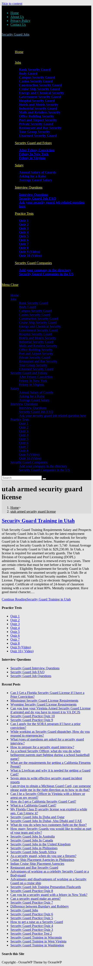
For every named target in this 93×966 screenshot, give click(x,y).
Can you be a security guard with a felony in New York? (48, 895)
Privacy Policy (20, 20)
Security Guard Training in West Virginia (38, 941)
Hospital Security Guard (35, 334)
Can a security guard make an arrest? (35, 898)
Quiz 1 (23, 423)
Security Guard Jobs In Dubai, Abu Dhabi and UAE (46, 821)
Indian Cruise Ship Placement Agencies (37, 863)
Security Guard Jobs (15, 34)
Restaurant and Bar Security (38, 361)
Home (14, 13)
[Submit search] (44, 478)
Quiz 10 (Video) (30, 458)
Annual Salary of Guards (36, 392)
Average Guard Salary (34, 400)
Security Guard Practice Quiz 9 (31, 720)
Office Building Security (36, 349)
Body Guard (27, 307)
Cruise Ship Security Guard (38, 322)
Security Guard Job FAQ (36, 412)
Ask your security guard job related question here (52, 416)
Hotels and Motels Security (37, 338)
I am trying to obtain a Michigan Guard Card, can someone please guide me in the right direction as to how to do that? (50, 788)
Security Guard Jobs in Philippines (34, 848)
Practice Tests (19, 419)
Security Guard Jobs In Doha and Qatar (37, 817)
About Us (17, 17)
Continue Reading (36, 599)
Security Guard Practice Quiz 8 (31, 891)
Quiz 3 (23, 431)
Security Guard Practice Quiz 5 (31, 918)
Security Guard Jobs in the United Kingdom (40, 844)
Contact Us (18, 24)
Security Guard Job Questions (30, 676)
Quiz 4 (23, 435)
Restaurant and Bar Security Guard (34, 867)
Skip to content (12, 3)
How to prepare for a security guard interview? (42, 747)
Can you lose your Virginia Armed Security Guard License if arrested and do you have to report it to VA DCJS (50, 710)
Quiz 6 (23, 443)
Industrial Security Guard (36, 342)
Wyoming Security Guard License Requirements (43, 704)
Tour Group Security (33, 365)
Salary (14, 388)
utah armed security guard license (33, 511)
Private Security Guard (34, 357)
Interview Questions (24, 404)
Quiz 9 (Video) (29, 454)
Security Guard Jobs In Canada (31, 840)
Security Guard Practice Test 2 (31, 933)
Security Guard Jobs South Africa (33, 852)
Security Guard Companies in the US (44, 470)
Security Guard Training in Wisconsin (36, 937)
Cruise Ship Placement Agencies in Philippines (42, 860)
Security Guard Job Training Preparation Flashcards (45, 887)
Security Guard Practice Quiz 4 (31, 926)
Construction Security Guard (38, 318)
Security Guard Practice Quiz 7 (31, 902)
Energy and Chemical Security (40, 326)
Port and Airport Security (36, 353)
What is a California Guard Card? (33, 805)
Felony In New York (33, 381)
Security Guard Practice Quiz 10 (32, 716)
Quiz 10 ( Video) (22, 651)
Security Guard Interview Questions (34, 668)
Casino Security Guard (34, 315)
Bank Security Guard (33, 303)
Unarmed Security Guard (36, 369)
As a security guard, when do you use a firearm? (43, 856)
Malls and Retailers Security (38, 346)
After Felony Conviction (36, 377)
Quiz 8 (23, 450)
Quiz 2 (23, 427)
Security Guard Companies (28, 462)
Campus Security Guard (35, 311)
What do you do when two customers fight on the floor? (48, 825)
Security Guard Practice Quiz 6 (31, 914)
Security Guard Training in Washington (37, 945)
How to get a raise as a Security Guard (36, 922)
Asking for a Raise (32, 396)
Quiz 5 (23, 439)
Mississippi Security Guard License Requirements (44, 700)
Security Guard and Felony (28, 373)
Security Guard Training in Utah (38, 520)
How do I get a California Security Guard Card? (43, 801)
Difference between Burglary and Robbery (39, 906)
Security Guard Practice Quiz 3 (31, 929)
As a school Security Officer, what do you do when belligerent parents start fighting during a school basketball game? (50, 755)
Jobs (13, 299)
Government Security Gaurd (38, 330)
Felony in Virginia (31, 384)
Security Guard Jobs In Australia (32, 836)
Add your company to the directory (43, 466)
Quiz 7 (23, 447)
